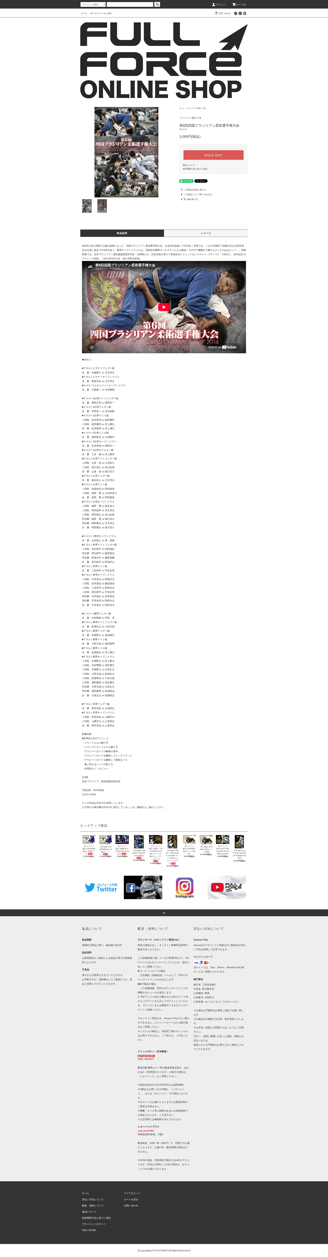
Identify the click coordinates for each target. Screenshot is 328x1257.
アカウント (221, 4)
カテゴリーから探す (103, 13)
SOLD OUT (213, 155)
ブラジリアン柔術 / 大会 (196, 108)
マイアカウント (132, 1193)
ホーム (84, 13)
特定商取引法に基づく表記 (195, 169)
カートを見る (131, 1199)
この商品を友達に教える (194, 190)
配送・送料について (93, 1205)
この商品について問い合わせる (197, 194)
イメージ (206, 233)
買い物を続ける (190, 199)
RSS (84, 1230)
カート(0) (241, 4)
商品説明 (122, 233)
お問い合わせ (224, 13)
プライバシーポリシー (94, 1224)
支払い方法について (93, 1199)
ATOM (92, 1230)
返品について (189, 165)
